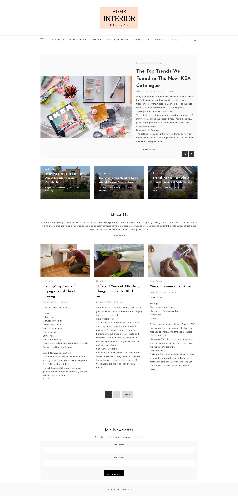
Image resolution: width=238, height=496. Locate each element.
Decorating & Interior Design (85, 40)
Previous (185, 154)
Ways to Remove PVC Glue (170, 286)
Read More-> (119, 235)
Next (191, 154)
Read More (149, 150)
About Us (160, 40)
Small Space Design (118, 40)
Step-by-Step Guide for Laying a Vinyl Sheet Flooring (60, 291)
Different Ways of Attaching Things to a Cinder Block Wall (118, 291)
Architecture (142, 40)
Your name (119, 444)
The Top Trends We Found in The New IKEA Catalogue (163, 78)
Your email (119, 457)
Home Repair (57, 40)
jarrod (157, 91)
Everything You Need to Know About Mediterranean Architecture (64, 178)
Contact (176, 40)
